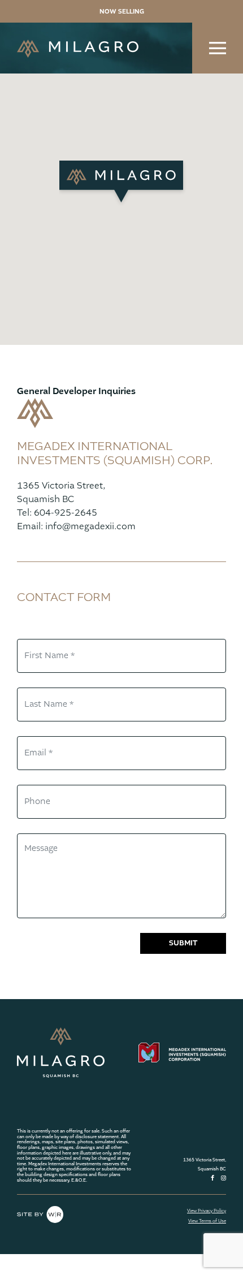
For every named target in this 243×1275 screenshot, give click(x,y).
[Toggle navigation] (217, 48)
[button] (121, 183)
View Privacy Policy (206, 1211)
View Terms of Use (207, 1221)
